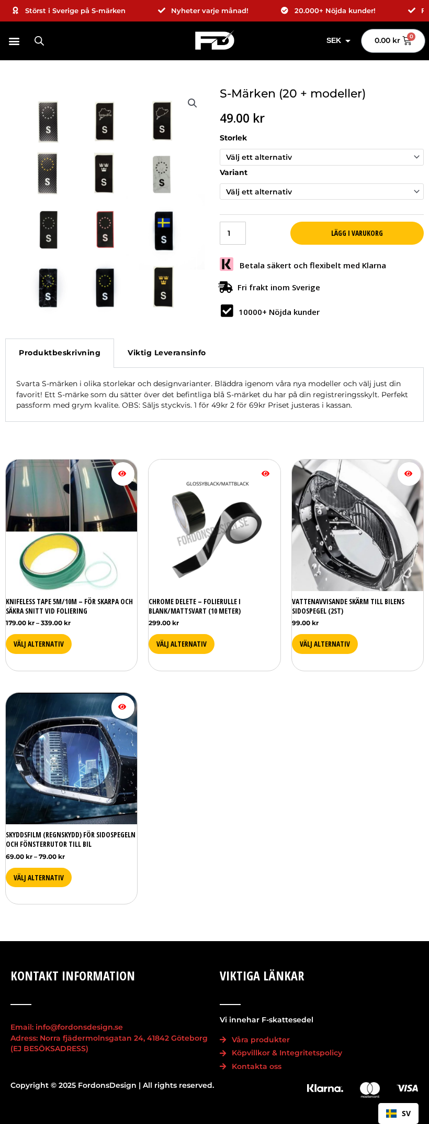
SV (406, 1113)
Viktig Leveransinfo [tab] (167, 352)
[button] (15, 40)
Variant (233, 172)
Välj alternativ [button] (325, 644)
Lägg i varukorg (357, 233)
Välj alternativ (39, 644)
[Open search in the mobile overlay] (39, 41)
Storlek (233, 138)
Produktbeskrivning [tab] (59, 352)
